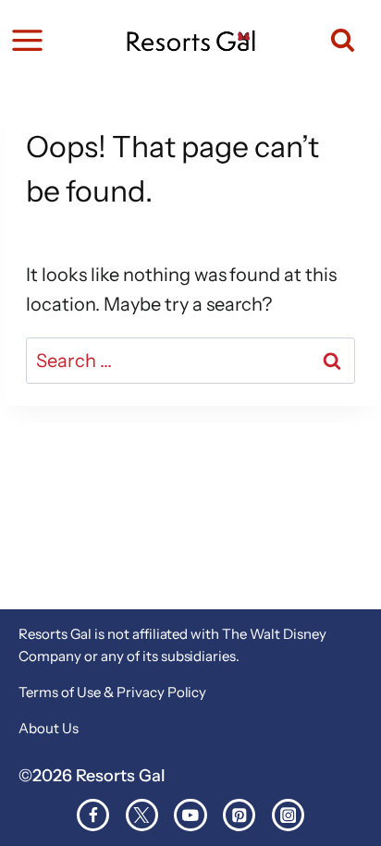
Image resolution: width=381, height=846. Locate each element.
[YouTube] (190, 815)
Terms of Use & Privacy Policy (112, 692)
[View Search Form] (334, 40)
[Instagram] (288, 815)
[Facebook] (93, 815)
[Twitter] (142, 815)
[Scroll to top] (360, 796)
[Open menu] (27, 40)
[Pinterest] (239, 815)
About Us (48, 728)
